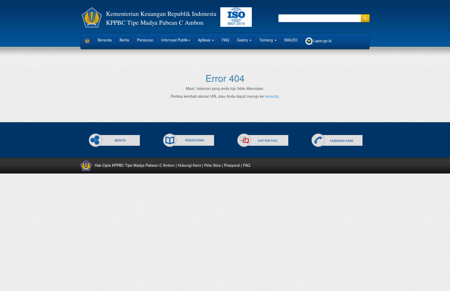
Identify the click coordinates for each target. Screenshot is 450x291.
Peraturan (145, 39)
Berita (124, 39)
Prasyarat (232, 165)
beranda (272, 96)
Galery (243, 39)
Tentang (266, 39)
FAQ (225, 39)
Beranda (105, 39)
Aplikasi (204, 39)
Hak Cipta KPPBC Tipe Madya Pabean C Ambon (135, 165)
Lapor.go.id (322, 40)
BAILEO (290, 39)
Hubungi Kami (189, 165)
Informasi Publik (174, 39)
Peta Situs (212, 165)
